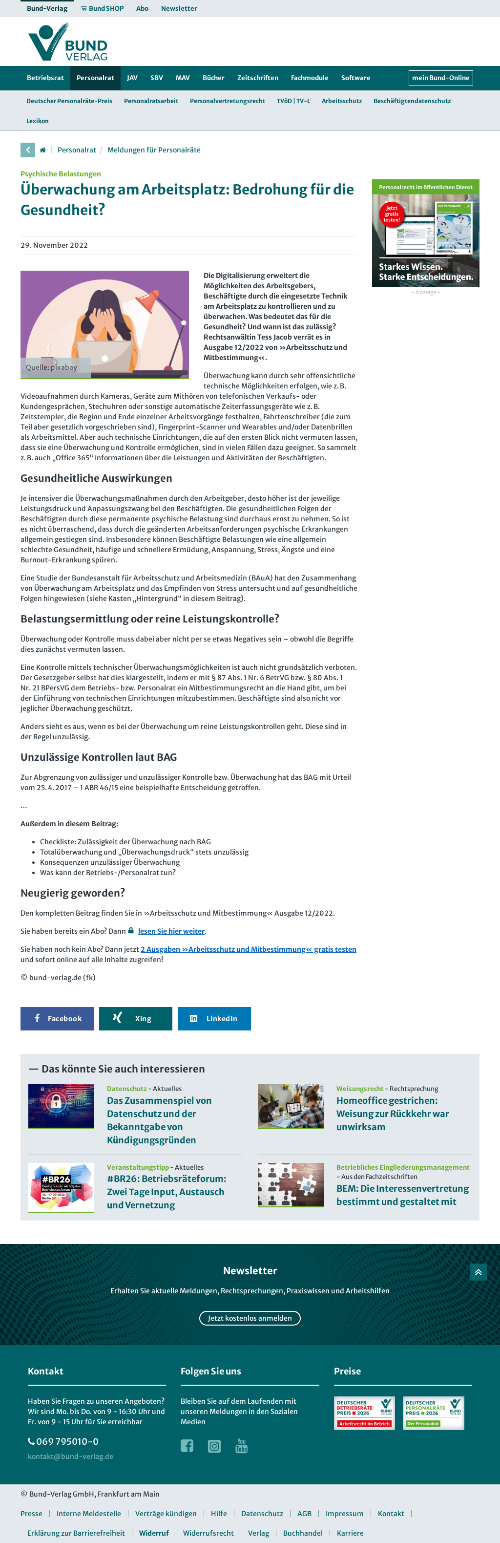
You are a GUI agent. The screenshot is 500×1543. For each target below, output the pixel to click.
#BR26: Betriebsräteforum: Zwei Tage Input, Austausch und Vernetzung (167, 1192)
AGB (304, 1513)
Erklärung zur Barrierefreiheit (76, 1533)
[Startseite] (42, 150)
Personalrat (77, 150)
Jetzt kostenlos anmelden (250, 1318)
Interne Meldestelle (89, 1513)
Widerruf (154, 1533)
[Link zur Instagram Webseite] (214, 1445)
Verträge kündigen (166, 1513)
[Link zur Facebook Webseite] (187, 1445)
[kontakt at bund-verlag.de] (70, 1457)
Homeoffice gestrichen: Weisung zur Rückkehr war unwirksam (392, 1114)
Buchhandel (303, 1533)
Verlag (258, 1533)
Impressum (345, 1513)
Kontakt (391, 1513)
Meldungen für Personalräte (154, 150)
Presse (31, 1513)
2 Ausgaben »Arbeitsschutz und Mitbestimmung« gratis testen (248, 949)
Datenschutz (262, 1513)
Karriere (350, 1533)
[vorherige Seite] (28, 150)
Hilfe (219, 1513)
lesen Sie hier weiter (171, 931)
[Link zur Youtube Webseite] (241, 1445)
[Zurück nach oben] (478, 1272)
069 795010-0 (67, 1441)
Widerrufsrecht (208, 1533)
